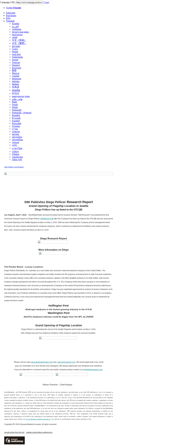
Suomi (15, 59)
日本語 (15, 87)
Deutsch (16, 65)
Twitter (13, 7)
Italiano (15, 84)
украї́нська (17, 157)
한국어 (15, 93)
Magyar (15, 73)
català (14, 37)
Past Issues (11, 15)
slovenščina (17, 139)
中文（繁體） (19, 43)
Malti (14, 102)
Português (16, 110)
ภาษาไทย (17, 148)
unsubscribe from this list (14, 432)
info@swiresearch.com (93, 370)
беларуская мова (20, 32)
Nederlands (17, 57)
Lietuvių (16, 131)
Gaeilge (15, 76)
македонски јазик (21, 96)
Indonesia (16, 78)
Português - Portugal (21, 112)
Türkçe (15, 151)
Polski (15, 107)
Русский (16, 118)
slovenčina (17, 137)
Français (16, 62)
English (15, 23)
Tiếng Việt (17, 159)
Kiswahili (16, 123)
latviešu (15, 134)
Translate (10, 21)
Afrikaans (16, 29)
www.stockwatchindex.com (42, 362)
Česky (15, 49)
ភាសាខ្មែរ (16, 90)
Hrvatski (16, 46)
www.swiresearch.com (66, 362)
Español (16, 120)
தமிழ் (14, 145)
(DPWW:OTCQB (46, 219)
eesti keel (16, 54)
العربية (15, 26)
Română (16, 115)
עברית (15, 129)
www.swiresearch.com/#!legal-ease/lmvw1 (38, 419)
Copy (46, 2)
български (17, 34)
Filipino (15, 154)
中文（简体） (19, 40)
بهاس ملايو (17, 99)
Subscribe (10, 13)
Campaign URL (7, 2)
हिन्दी (14, 70)
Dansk (15, 51)
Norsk (15, 104)
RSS (8, 18)
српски (15, 142)
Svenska (16, 126)
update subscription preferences (39, 432)
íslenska (16, 81)
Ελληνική (16, 68)
